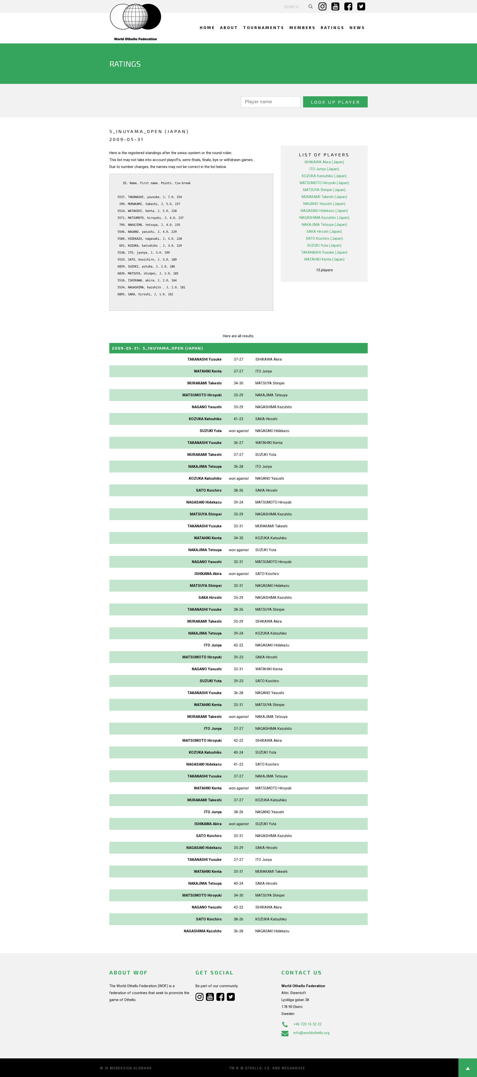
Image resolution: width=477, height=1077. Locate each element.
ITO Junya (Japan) (324, 169)
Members (302, 27)
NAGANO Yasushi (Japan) (324, 204)
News (357, 27)
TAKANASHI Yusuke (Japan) (324, 252)
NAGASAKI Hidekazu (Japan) (324, 210)
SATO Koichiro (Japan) (324, 238)
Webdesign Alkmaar (131, 1068)
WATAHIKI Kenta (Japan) (324, 259)
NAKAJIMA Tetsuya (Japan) (324, 224)
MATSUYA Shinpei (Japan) (324, 190)
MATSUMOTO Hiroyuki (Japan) (324, 183)
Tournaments (263, 27)
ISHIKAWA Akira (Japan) (324, 162)
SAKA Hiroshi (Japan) (324, 231)
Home (207, 27)
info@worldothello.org (311, 1033)
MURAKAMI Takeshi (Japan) (324, 197)
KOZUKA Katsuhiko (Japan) (324, 176)
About (229, 27)
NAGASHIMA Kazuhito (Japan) (324, 217)
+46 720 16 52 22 (307, 1024)
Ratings (333, 27)
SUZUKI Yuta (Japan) (324, 245)
